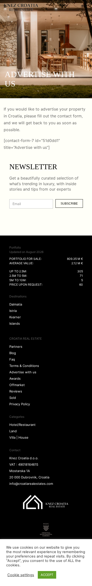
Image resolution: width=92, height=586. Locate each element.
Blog (12, 353)
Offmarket (17, 385)
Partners (15, 347)
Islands (14, 323)
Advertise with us (22, 372)
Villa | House (18, 437)
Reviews (15, 391)
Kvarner (15, 317)
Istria (13, 311)
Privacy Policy (19, 404)
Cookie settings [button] (20, 575)
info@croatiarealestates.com (31, 484)
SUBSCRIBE (69, 203)
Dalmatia (15, 304)
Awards (15, 378)
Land (13, 431)
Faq (12, 359)
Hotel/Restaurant (22, 425)
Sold (12, 398)
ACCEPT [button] (47, 575)
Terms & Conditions (24, 366)
